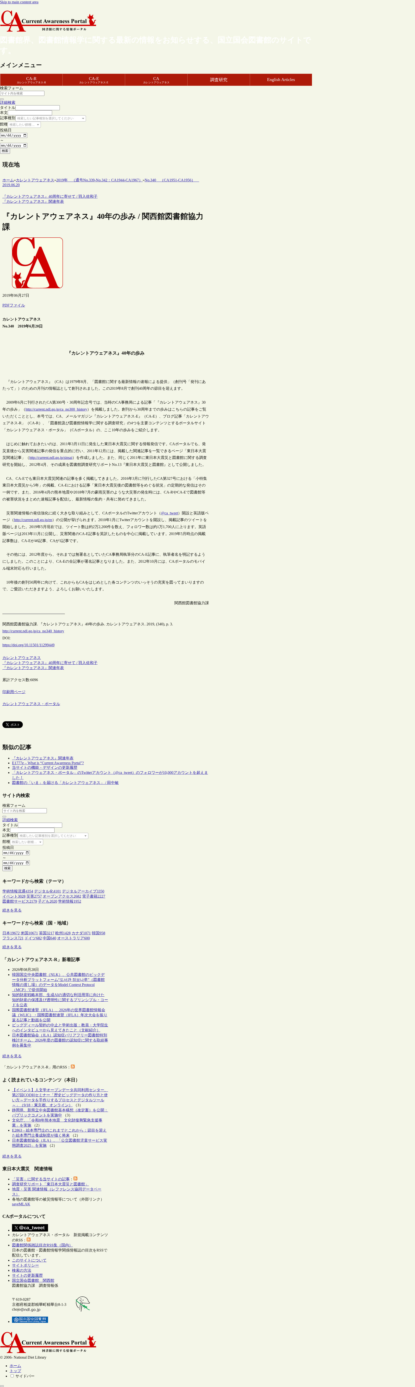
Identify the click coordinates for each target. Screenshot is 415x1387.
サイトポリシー (25, 1265)
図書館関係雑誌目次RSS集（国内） (42, 1245)
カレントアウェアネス (21, 658)
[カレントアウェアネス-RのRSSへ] (73, 1067)
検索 (5, 151)
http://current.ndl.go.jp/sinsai (50, 458)
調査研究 (218, 79)
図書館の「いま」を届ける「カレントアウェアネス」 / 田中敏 (65, 783)
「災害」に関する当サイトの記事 (41, 1179)
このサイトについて (29, 1260)
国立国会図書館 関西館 (33, 1280)
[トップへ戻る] (2, 1386)
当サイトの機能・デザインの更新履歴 (44, 767)
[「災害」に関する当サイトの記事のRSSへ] (75, 1179)
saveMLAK (21, 1204)
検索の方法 (21, 1270)
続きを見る (12, 910)
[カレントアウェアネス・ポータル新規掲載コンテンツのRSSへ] (29, 1240)
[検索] (2, 99)
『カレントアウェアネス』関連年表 (42, 758)
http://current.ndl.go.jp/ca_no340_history (33, 631)
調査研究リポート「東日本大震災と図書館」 (50, 1184)
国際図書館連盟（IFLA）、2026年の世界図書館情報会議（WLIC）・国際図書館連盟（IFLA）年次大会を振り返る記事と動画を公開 (59, 1015)
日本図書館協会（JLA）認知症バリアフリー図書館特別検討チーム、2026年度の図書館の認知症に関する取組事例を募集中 (60, 1040)
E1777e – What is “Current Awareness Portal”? (48, 763)
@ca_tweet (169, 513)
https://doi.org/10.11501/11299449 (28, 645)
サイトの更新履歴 (27, 1275)
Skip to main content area (19, 2)
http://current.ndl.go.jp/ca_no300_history (56, 409)
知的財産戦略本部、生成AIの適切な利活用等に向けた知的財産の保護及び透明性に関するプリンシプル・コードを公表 (60, 1000)
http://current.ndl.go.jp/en (33, 520)
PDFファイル (13, 305)
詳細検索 (7, 102)
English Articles (281, 79)
